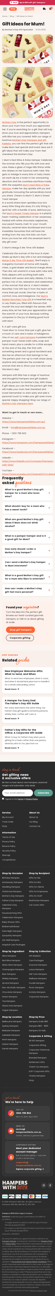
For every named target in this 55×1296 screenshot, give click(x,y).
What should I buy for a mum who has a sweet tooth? (24, 508)
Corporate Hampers (38, 996)
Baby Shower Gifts (11, 922)
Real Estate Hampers (39, 900)
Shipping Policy (47, 1241)
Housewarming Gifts (12, 913)
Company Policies (9, 1241)
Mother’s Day (9, 122)
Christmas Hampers (11, 891)
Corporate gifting (20, 637)
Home (4, 16)
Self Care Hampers (38, 974)
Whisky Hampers (10, 978)
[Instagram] (43, 1185)
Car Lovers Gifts (36, 905)
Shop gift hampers (20, 629)
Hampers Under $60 (38, 1021)
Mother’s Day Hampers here (17, 403)
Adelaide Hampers (11, 1035)
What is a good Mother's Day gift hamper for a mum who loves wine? (24, 493)
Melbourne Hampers (12, 1021)
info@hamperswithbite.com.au (28, 427)
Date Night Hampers (12, 931)
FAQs (4, 826)
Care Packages (36, 960)
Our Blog (33, 821)
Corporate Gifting (37, 1045)
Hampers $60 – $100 (38, 1026)
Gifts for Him (35, 882)
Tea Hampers (8, 1001)
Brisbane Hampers (11, 1030)
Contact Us (34, 826)
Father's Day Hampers (12, 900)
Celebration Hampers (12, 917)
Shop (13, 9)
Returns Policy (8, 846)
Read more (11, 689)
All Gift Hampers (36, 1040)
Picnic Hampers (36, 987)
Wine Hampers (9, 956)
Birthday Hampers (10, 877)
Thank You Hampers (38, 1066)
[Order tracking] (44, 9)
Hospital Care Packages (13, 944)
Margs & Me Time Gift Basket (18, 260)
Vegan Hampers (10, 1010)
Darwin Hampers (10, 1048)
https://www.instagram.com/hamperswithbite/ (28, 442)
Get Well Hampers (10, 940)
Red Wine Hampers (11, 960)
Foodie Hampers (37, 983)
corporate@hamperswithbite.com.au (28, 1164)
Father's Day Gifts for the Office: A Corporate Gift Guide (23, 731)
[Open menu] (5, 9)
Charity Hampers (37, 1075)
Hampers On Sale (37, 1030)
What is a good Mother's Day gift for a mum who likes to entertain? (25, 577)
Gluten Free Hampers (12, 1005)
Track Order (7, 821)
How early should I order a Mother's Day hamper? (20, 550)
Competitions (8, 859)
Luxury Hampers (36, 969)
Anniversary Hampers (12, 882)
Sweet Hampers (9, 996)
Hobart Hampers (10, 1044)
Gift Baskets (35, 956)
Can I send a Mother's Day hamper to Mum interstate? (25, 564)
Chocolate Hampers (12, 992)
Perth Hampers (9, 1039)
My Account (8, 817)
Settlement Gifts (37, 1062)
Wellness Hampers (38, 978)
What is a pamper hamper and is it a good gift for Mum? (25, 537)
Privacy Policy (31, 799)
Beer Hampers (9, 974)
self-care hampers (25, 337)
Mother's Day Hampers (13, 896)
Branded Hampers (38, 1057)
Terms (20, 799)
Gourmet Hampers (38, 965)
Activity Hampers (37, 992)
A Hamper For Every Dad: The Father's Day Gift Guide (22, 702)
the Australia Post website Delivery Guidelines (29, 1262)
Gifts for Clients (36, 887)
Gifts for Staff (35, 896)
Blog (12, 16)
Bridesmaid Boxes (10, 926)
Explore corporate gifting (29, 1169)
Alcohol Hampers (10, 983)
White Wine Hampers (12, 965)
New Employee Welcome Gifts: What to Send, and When (24, 672)
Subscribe (43, 792)
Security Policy (9, 850)
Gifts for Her (34, 877)
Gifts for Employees (38, 891)
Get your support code (38, 1291)
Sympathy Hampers (11, 935)
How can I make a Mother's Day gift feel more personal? (23, 590)
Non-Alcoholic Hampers (13, 987)
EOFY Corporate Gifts (39, 1071)
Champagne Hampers (13, 969)
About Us (33, 817)
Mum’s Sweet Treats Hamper (23, 213)
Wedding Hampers (11, 887)
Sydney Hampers (10, 1026)
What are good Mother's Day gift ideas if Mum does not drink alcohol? (24, 523)
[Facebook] (50, 1185)
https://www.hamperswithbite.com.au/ (23, 421)
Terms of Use (8, 837)
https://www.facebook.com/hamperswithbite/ (28, 451)
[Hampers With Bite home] (29, 9)
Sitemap (6, 855)
